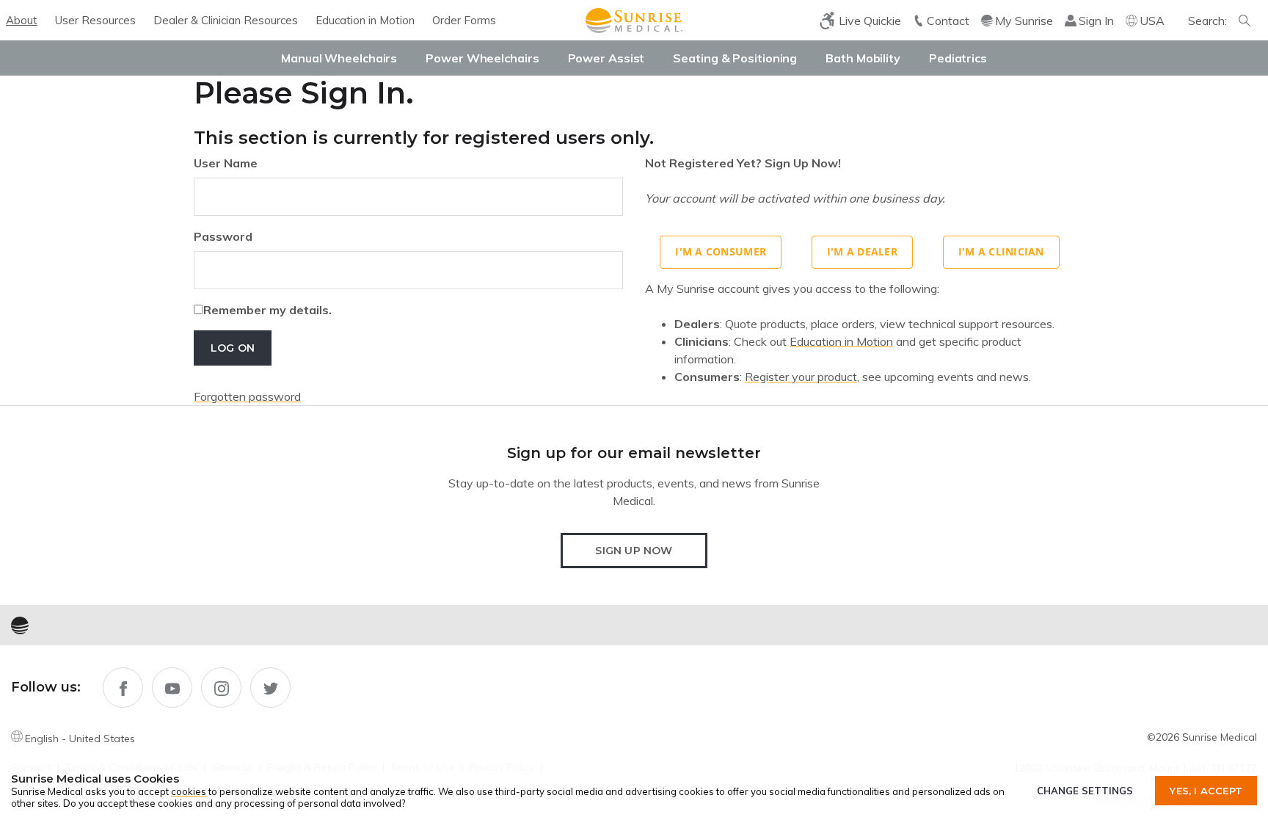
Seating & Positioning (735, 58)
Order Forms (464, 20)
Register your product (801, 376)
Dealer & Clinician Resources (225, 20)
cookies (188, 791)
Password (223, 236)
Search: (1207, 20)
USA (1152, 20)
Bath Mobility (863, 58)
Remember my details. (267, 309)
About (21, 20)
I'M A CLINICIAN (1001, 251)
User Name (226, 163)
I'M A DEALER (862, 251)
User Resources (95, 20)
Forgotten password (247, 396)
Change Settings (1085, 791)
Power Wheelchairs (482, 58)
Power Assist (606, 58)
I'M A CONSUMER (720, 251)
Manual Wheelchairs (339, 58)
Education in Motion (365, 20)
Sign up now (633, 550)
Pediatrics (958, 58)
